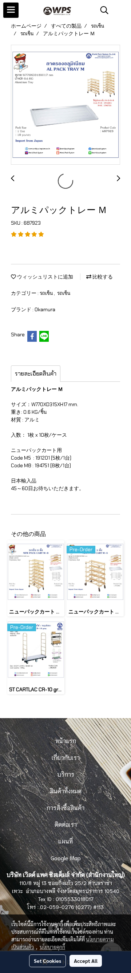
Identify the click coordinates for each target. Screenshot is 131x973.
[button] (102, 10)
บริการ (65, 774)
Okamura (45, 309)
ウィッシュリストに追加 (44, 276)
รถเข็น (47, 293)
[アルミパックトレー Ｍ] (65, 105)
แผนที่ (65, 841)
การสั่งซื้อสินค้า (65, 807)
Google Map (66, 857)
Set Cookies (47, 960)
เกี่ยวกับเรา (66, 757)
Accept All (86, 960)
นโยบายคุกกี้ (52, 947)
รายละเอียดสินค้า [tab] (35, 373)
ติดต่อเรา (66, 824)
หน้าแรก (65, 740)
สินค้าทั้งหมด (66, 790)
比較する (102, 276)
